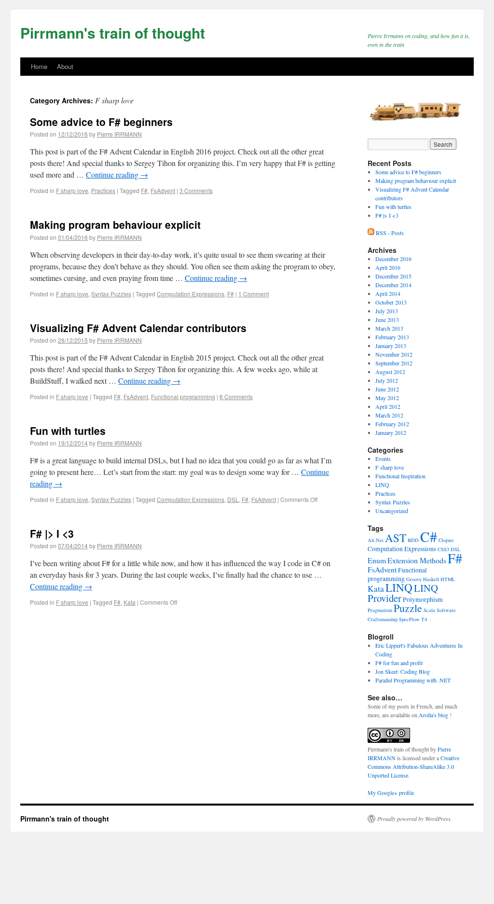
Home (39, 66)
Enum (377, 560)
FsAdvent (163, 190)
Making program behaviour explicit (115, 224)
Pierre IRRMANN (119, 134)
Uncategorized (391, 511)
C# (428, 536)
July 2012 (386, 380)
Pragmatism (380, 610)
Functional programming (183, 396)
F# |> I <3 (52, 533)
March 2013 (389, 328)
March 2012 (389, 415)
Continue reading (117, 174)
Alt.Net (376, 540)
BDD (413, 540)
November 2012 (393, 354)
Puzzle (408, 608)
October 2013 (391, 302)
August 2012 (390, 372)
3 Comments (196, 190)
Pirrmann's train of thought (112, 32)
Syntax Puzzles (111, 294)
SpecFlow (409, 619)
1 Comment (253, 294)
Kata (130, 602)
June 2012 (387, 389)
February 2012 (392, 424)
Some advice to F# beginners (101, 121)
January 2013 (390, 345)
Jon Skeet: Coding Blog (402, 671)
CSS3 (443, 549)
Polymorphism (423, 599)
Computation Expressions (190, 294)
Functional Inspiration (400, 476)
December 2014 (393, 285)
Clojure (446, 540)
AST (395, 537)
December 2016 (393, 259)
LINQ (382, 484)
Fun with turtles (68, 430)
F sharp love (72, 190)
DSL (233, 499)
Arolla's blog (433, 715)
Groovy (414, 579)
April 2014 (387, 293)
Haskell (431, 579)
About (65, 66)
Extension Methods (416, 560)
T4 (424, 619)
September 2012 (393, 363)
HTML (447, 579)
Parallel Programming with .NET (413, 680)
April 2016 (387, 267)
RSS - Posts (390, 232)
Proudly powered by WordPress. (414, 818)
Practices (103, 190)
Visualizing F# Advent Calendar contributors (138, 327)
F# (144, 190)
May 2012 (387, 398)
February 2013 (392, 337)
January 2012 (390, 432)
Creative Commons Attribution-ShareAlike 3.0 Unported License (413, 766)
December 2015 (393, 276)
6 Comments (236, 396)
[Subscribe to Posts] (372, 232)
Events (383, 458)
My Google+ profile (391, 792)
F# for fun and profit (399, 663)
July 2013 (386, 311)
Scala (429, 610)
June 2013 (387, 319)
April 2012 (387, 406)
